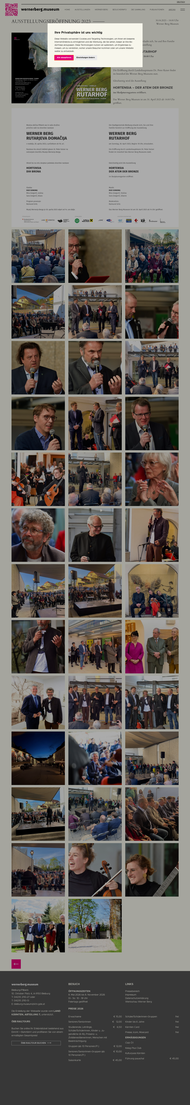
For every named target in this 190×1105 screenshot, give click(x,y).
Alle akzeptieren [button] (64, 58)
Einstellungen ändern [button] (85, 58)
